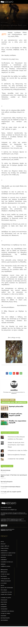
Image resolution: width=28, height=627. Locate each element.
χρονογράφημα (4, 620)
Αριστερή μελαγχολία (16, 406)
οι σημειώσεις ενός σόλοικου (7, 611)
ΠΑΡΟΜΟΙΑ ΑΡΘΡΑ (8, 400)
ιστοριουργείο (4, 599)
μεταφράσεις (4, 606)
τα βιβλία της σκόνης (5, 566)
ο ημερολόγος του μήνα (6, 592)
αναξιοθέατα (4, 559)
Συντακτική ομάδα (6, 507)
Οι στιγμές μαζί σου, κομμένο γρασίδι (15, 414)
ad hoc (2, 541)
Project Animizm (4, 548)
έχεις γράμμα (4, 589)
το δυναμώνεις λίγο (5, 578)
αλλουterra (3, 557)
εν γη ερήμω (4, 22)
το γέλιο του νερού (5, 574)
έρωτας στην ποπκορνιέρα (7, 587)
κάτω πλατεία (4, 602)
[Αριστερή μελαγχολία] (4, 408)
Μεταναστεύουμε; (5, 470)
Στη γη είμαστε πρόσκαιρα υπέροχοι (10, 486)
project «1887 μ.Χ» (5, 546)
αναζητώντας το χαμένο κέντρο (8, 552)
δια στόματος (4, 576)
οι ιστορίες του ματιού (6, 597)
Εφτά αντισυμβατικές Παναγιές (17, 454)
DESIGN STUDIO (6, 530)
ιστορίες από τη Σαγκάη (6, 594)
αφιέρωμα (3, 564)
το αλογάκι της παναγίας (6, 555)
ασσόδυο (14, 390)
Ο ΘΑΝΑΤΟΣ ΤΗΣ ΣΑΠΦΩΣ (16, 459)
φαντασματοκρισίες (5, 618)
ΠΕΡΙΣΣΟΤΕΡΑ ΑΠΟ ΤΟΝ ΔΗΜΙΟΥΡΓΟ (14, 402)
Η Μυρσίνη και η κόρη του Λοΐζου (17, 450)
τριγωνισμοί (3, 615)
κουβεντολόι (3, 604)
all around (3, 543)
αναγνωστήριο (4, 550)
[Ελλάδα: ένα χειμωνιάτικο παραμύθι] (4, 422)
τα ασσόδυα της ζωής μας (7, 561)
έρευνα (2, 585)
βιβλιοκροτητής (4, 569)
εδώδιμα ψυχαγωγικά (6, 580)
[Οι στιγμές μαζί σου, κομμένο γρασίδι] (4, 415)
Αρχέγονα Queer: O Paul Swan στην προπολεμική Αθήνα (14, 475)
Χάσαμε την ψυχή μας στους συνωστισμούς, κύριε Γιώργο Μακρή (16, 445)
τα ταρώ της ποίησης (5, 613)
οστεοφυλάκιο (4, 608)
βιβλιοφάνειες (4, 571)
